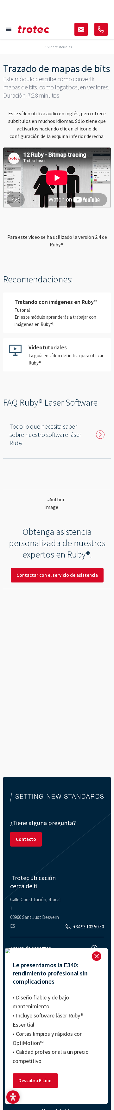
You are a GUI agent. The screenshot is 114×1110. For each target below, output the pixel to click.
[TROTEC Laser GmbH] (33, 29)
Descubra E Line (35, 1080)
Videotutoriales (57, 354)
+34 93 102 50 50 (88, 927)
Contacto (26, 839)
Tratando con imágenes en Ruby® (57, 313)
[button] (13, 1097)
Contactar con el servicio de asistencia (57, 575)
